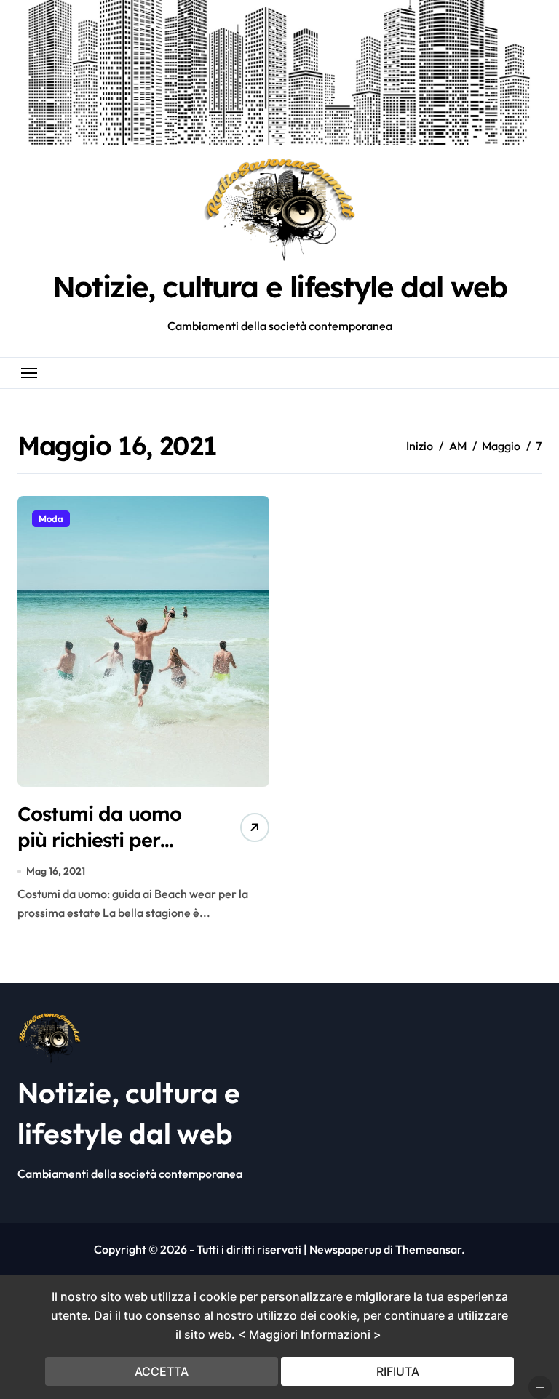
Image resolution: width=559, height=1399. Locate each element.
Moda (51, 518)
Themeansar (428, 1249)
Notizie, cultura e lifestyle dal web (279, 286)
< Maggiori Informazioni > (309, 1334)
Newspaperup (345, 1249)
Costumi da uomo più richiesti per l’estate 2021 (99, 839)
